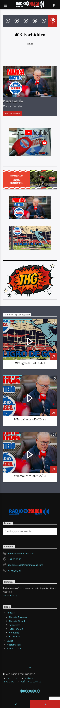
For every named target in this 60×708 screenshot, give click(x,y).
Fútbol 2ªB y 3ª (16, 628)
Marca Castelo (13, 101)
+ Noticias (14, 632)
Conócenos (9, 595)
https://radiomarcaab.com (21, 553)
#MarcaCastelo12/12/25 (30, 476)
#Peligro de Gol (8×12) (30, 363)
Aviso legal (13, 678)
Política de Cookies (30, 681)
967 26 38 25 (14, 559)
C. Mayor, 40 (14, 570)
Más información (12, 113)
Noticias (10, 612)
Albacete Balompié (18, 617)
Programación (13, 644)
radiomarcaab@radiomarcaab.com (25, 564)
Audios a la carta (14, 648)
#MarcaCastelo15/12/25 (30, 419)
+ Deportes (14, 636)
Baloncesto (14, 624)
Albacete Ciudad (17, 621)
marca (7, 322)
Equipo (9, 640)
